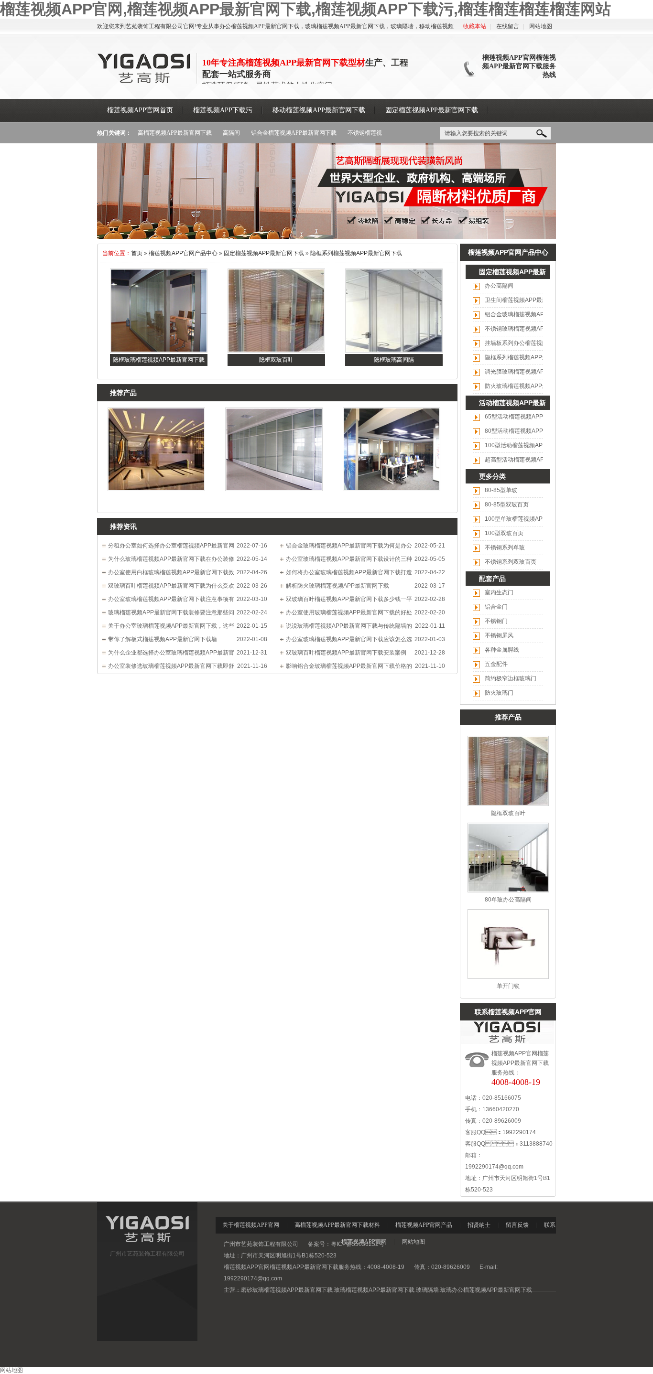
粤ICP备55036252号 (357, 1244)
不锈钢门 (496, 621)
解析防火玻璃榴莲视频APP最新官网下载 (337, 585)
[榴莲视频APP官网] (144, 81)
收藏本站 (474, 26)
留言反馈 (517, 1225)
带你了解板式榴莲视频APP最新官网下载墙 (162, 639)
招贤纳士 (479, 1225)
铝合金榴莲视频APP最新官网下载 (294, 132)
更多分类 (492, 476)
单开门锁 (508, 986)
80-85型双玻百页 (507, 504)
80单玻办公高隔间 (508, 899)
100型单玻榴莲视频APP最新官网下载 (533, 518)
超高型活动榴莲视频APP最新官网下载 (533, 459)
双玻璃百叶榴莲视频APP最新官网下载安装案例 (346, 652)
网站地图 (540, 26)
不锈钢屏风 (499, 635)
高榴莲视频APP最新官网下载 (175, 132)
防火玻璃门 (499, 692)
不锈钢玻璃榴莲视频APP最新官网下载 (533, 328)
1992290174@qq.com (494, 1166)
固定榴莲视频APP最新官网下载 (264, 253)
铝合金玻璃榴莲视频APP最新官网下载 (533, 314)
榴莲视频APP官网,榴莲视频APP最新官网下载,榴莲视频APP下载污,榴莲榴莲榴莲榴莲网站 (305, 9)
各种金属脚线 (502, 649)
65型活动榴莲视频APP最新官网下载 (531, 416)
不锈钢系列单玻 (505, 547)
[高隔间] (326, 237)
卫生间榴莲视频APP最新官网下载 (528, 300)
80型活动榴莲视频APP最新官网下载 (531, 431)
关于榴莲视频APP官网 (250, 1225)
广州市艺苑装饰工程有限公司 (147, 1253)
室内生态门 (499, 592)
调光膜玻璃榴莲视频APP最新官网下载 (533, 371)
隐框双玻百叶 (508, 813)
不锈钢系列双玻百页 (510, 561)
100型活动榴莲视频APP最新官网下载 (533, 445)
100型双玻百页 (504, 533)
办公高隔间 (499, 285)
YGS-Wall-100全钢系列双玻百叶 (156, 499)
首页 (136, 253)
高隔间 (231, 132)
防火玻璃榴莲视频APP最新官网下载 (531, 386)
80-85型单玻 (501, 490)
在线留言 (507, 26)
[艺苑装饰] (147, 1244)
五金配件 (496, 664)
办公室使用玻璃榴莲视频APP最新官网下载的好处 (349, 612)
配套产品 (492, 578)
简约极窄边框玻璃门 (510, 678)
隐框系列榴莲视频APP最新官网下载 (356, 253)
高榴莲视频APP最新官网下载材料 (337, 1225)
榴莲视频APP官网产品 (423, 1225)
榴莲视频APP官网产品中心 (183, 253)
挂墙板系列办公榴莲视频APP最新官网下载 (539, 343)
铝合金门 (496, 606)
